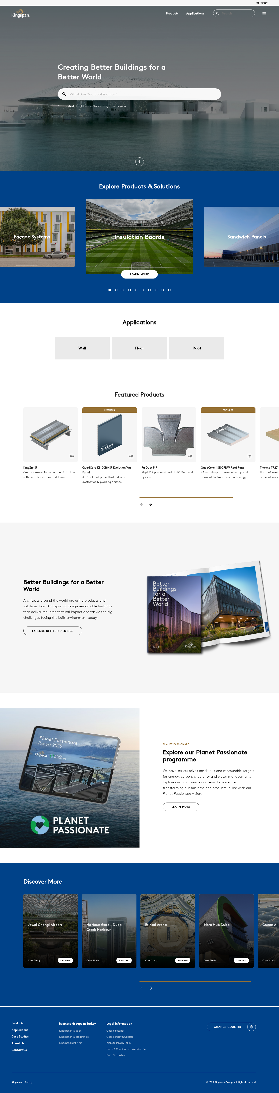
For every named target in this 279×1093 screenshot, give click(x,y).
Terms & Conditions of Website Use (126, 1049)
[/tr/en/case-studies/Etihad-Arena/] (167, 931)
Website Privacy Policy (118, 1043)
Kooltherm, (84, 106)
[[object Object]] (50, 434)
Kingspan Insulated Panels (73, 1036)
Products (172, 13)
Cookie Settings (115, 1030)
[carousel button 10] (169, 290)
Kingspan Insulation (70, 1030)
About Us (18, 1043)
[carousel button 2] (116, 290)
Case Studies (20, 1036)
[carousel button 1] (109, 290)
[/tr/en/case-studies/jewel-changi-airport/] (50, 931)
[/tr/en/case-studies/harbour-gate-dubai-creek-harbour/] (109, 931)
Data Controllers (115, 1055)
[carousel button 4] (129, 290)
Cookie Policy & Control (119, 1036)
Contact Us (19, 1050)
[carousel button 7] (149, 290)
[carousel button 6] (143, 290)
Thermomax (117, 106)
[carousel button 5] (136, 290)
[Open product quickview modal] (72, 456)
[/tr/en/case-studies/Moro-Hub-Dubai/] (226, 931)
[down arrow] (139, 162)
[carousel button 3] (123, 290)
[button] (264, 13)
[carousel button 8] (156, 290)
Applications (195, 13)
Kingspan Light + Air (70, 1043)
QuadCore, (101, 106)
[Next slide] (150, 504)
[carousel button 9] (163, 290)
